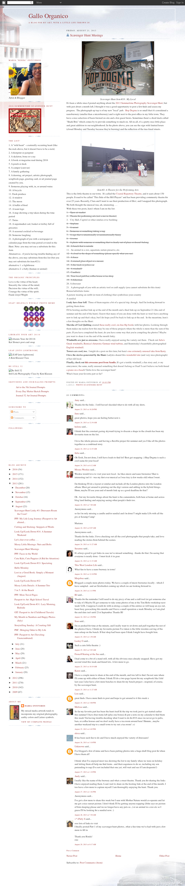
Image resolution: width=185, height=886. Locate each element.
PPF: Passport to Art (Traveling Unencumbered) (29, 636)
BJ (76, 594)
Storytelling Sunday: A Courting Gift (32, 625)
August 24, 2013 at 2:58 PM (85, 617)
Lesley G (79, 641)
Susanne (79, 548)
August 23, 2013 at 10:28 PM (86, 409)
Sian (77, 621)
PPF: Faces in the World (26, 553)
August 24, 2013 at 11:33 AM (86, 561)
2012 (15, 677)
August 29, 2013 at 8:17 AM (85, 844)
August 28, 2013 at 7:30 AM (85, 815)
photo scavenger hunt (89, 385)
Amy (77, 400)
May (17, 653)
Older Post (164, 855)
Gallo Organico (48, 15)
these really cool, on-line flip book (116, 324)
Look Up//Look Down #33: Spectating (33, 563)
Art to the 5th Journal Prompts (30, 387)
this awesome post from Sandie (100, 362)
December (20, 487)
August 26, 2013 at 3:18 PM (85, 742)
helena (78, 426)
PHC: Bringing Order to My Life (30, 630)
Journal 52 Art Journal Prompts (31, 395)
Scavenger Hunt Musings (86, 35)
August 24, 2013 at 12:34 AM (86, 422)
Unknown (79, 746)
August (19, 506)
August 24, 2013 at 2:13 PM (85, 590)
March (18, 662)
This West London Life (86, 565)
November (20, 492)
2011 (15, 682)
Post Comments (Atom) (91, 862)
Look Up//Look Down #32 (27, 580)
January (19, 672)
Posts (16, 411)
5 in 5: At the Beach (24, 590)
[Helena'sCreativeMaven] (34, 326)
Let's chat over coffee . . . (26, 539)
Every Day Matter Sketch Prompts (32, 391)
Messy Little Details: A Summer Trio (32, 585)
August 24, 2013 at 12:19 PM (86, 574)
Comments (18, 417)
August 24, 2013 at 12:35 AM (86, 449)
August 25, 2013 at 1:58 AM (85, 636)
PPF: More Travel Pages (26, 594)
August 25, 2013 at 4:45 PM (85, 729)
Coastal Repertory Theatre (129, 193)
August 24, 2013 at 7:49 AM (85, 505)
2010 (15, 687)
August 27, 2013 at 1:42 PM (85, 791)
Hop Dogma (131, 110)
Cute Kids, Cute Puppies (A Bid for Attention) (36, 558)
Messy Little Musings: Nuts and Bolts (32, 544)
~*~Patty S (80, 818)
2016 (15, 469)
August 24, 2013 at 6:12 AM (85, 465)
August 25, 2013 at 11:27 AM (86, 689)
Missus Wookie (82, 469)
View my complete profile (36, 722)
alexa (77, 733)
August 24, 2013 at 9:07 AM (85, 528)
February (20, 667)
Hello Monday (21, 567)
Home (118, 855)
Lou (77, 693)
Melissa (78, 706)
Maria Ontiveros (35, 706)
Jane (77, 413)
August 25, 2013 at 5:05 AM (85, 650)
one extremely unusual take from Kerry (147, 351)
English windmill (74, 347)
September (20, 501)
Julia (77, 453)
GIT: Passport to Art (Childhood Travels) (34, 612)
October (19, 497)
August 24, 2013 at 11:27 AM (86, 544)
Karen (77, 670)
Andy (77, 776)
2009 (15, 692)
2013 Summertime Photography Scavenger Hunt (139, 103)
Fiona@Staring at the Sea (87, 654)
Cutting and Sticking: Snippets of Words (34, 526)
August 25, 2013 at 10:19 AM (86, 666)
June (17, 648)
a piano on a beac (74, 369)
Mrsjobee (79, 578)
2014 (15, 478)
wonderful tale (133, 354)
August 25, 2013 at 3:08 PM (85, 702)
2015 (15, 474)
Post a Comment (72, 850)
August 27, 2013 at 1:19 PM (85, 772)
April (18, 658)
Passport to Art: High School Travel (31, 599)
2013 (15, 483)
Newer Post (71, 855)
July (17, 644)
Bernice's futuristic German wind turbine (103, 343)
